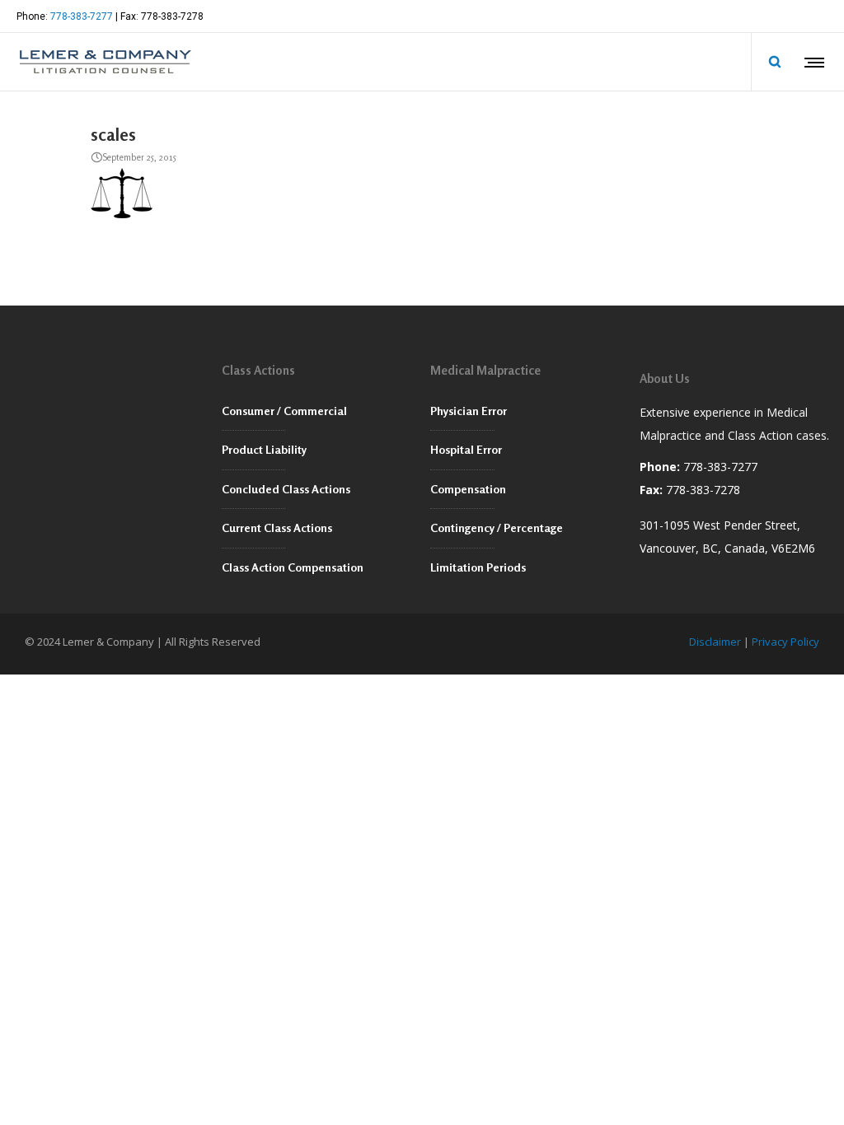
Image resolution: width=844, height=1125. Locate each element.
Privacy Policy (785, 641)
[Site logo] (104, 62)
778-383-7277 (81, 16)
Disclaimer (715, 641)
